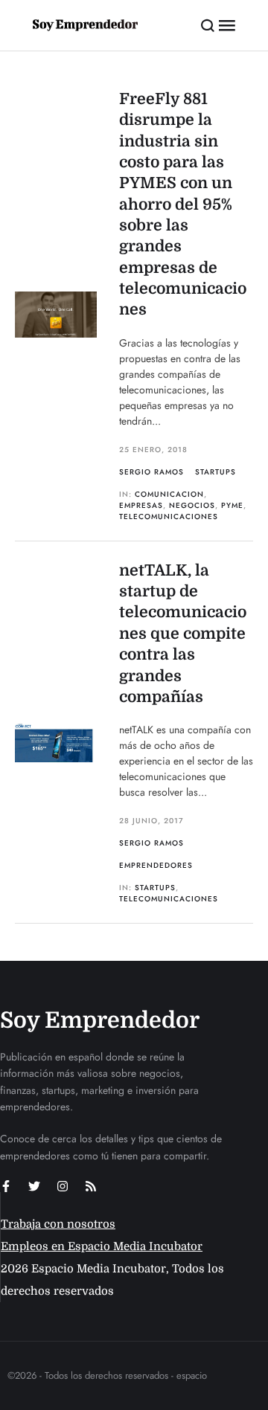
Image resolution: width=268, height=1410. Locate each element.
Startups (215, 471)
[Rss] (91, 1186)
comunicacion (169, 494)
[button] (208, 25)
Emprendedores (156, 865)
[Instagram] (62, 1186)
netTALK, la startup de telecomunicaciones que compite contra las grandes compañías (182, 633)
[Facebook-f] (6, 1186)
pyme (232, 505)
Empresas (141, 505)
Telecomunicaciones (168, 516)
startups (155, 887)
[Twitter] (34, 1186)
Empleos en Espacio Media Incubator (101, 1246)
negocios (192, 505)
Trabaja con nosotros (58, 1224)
